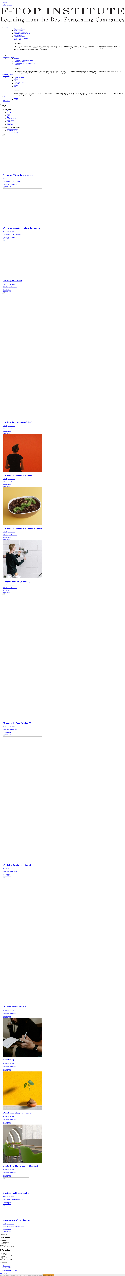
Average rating (11, 120)
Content (5, 186)
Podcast (16, 79)
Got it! (44, 1275)
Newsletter (16, 83)
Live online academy (9, 57)
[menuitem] (64, 101)
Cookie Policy (7, 1269)
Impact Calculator (18, 30)
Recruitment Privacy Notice (10, 1270)
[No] (54, 1275)
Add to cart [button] (6, 184)
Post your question (19, 82)
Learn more (50, 1275)
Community (6, 76)
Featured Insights (8, 74)
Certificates (17, 64)
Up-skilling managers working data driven (25, 63)
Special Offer (17, 39)
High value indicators (19, 29)
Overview (16, 58)
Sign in (5, 2)
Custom (9, 112)
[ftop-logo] (62, 23)
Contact (16, 99)
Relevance (9, 121)
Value (9, 186)
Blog (15, 80)
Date (8, 117)
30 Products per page (12, 130)
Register (16, 85)
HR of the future (18, 35)
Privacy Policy (7, 1267)
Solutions (5, 27)
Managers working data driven (22, 33)
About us (5, 96)
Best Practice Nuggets (19, 36)
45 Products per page (12, 132)
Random (9, 123)
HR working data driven (20, 32)
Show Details (13, 184)
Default (9, 111)
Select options (7, 290)
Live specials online (19, 77)
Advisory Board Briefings (21, 38)
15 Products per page (12, 129)
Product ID (10, 124)
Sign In (16, 86)
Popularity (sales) (11, 118)
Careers (16, 98)
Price (8, 115)
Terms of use (6, 1266)
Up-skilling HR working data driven (23, 60)
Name (8, 114)
